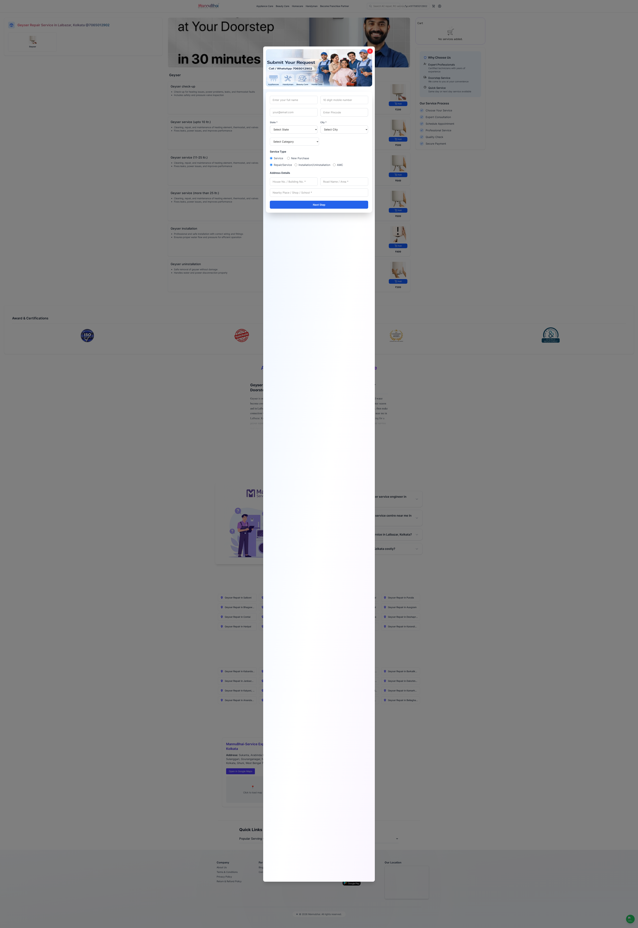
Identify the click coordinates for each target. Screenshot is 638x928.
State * (273, 122)
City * (323, 122)
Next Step (319, 204)
